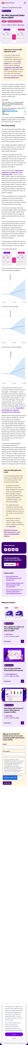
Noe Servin (9, 634)
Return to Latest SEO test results (12, 7)
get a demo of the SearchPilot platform (12, 534)
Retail (4, 21)
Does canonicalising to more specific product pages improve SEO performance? (14, 591)
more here (12, 526)
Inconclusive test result (15, 21)
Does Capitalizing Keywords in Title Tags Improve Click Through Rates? (14, 584)
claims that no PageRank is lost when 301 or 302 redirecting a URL (13, 172)
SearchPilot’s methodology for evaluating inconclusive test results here (13, 410)
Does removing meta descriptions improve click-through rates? (14, 578)
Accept (14, 1034)
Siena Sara (20, 25)
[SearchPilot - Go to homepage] (8, 3)
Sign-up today (9, 564)
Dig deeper (7, 641)
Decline (14, 1038)
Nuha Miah (9, 716)
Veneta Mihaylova (11, 674)
